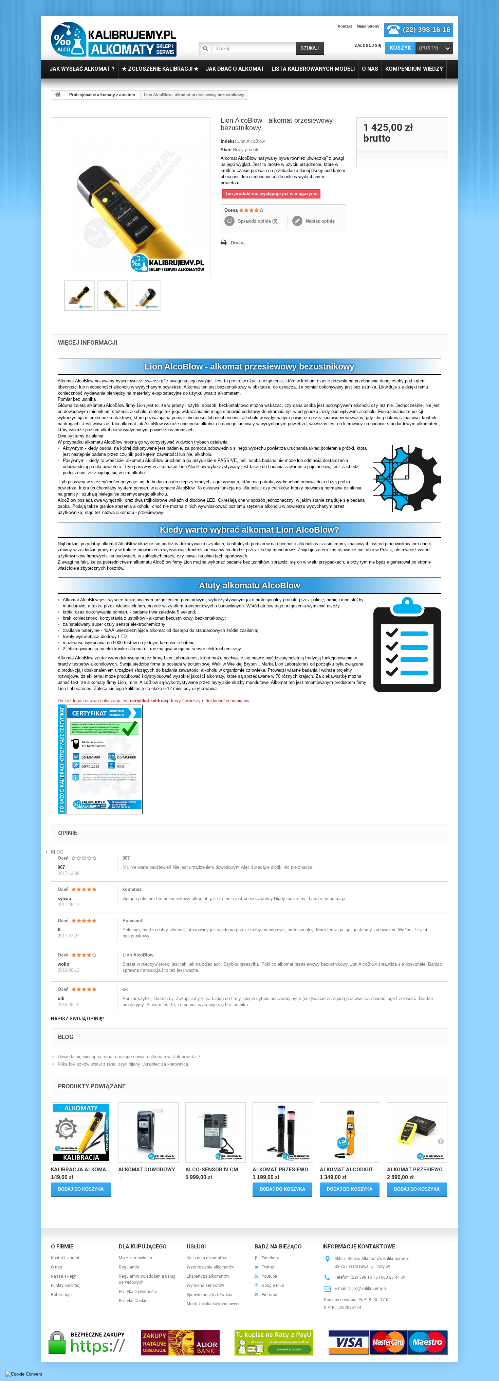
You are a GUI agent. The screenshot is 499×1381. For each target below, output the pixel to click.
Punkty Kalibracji (66, 1285)
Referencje (61, 1294)
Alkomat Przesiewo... (282, 1170)
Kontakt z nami (65, 1258)
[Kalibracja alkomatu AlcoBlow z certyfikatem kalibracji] (81, 1132)
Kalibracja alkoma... (80, 1170)
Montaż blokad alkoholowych (214, 1303)
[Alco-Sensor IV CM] (215, 1132)
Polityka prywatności (138, 1291)
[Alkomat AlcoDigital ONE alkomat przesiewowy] (350, 1132)
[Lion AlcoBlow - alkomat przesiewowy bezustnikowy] (79, 296)
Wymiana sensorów (205, 1285)
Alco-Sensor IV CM (211, 1170)
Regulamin (129, 1267)
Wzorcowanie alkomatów (210, 1267)
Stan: (226, 149)
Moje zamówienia (135, 1258)
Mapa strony (368, 26)
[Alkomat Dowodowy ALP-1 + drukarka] (148, 1132)
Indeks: (228, 141)
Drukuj (238, 242)
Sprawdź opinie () (257, 221)
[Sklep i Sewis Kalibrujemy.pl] (114, 39)
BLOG (57, 852)
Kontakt (345, 26)
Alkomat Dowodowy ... (146, 1173)
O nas (56, 1267)
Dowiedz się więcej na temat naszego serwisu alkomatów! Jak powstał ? (129, 1056)
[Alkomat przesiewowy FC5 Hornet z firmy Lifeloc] (417, 1132)
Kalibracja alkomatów (207, 1258)
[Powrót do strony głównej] (57, 95)
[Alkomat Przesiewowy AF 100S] (283, 1132)
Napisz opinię (319, 221)
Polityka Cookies (134, 1300)
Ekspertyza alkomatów (208, 1276)
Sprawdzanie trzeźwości (209, 1294)
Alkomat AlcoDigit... (348, 1170)
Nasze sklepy (63, 1276)
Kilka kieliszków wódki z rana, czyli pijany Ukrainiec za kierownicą (123, 1064)
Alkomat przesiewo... (416, 1170)
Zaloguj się (367, 45)
